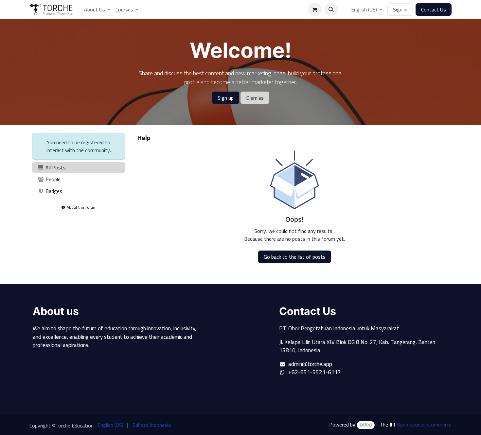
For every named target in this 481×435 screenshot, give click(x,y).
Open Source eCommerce (424, 424)
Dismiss (255, 98)
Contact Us (433, 9)
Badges (53, 191)
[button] (331, 9)
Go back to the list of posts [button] (295, 257)
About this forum (81, 207)
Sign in (400, 9)
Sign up (226, 98)
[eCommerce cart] (315, 9)
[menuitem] (97, 9)
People (52, 179)
